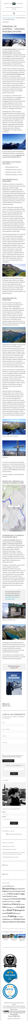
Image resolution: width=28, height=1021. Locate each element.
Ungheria (21, 916)
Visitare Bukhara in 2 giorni (9, 849)
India (8, 901)
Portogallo (21, 907)
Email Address (6, 729)
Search (14, 773)
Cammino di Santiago (14, 891)
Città (9, 893)
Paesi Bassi (14, 907)
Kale (9, 1018)
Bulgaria (5, 891)
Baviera (16, 889)
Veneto (11, 919)
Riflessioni (4, 910)
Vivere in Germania (17, 922)
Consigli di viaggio (18, 894)
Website (4, 736)
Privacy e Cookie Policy (14, 1016)
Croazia (14, 896)
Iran (15, 901)
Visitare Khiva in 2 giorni (8, 846)
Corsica (9, 896)
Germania (22, 899)
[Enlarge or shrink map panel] (24, 487)
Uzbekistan (6, 919)
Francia (14, 899)
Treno (17, 916)
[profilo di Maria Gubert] (10, 975)
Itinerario (16, 904)
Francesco (8, 703)
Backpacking (8, 888)
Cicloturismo (4, 894)
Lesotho (22, 904)
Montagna (9, 907)
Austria (13, 17)
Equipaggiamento (6, 899)
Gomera (4, 901)
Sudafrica (11, 913)
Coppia (4, 896)
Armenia (4, 886)
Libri (4, 907)
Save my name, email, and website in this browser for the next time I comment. (12, 756)
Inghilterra (12, 901)
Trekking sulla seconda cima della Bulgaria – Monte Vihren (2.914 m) (21, 939)
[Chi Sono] (14, 794)
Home (3, 17)
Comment (4, 742)
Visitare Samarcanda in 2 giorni (10, 857)
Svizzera (17, 913)
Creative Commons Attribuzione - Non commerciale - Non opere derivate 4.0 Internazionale (14, 1012)
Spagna (20, 910)
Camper (22, 891)
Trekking (8, 705)
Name (3, 722)
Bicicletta (22, 889)
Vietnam (16, 919)
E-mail (4, 816)
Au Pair (8, 886)
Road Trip (12, 910)
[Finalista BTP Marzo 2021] (10, 991)
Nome (4, 812)
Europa (8, 17)
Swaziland (4, 916)
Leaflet (24, 530)
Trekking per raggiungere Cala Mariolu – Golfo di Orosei (14, 939)
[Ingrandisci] (23, 421)
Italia (10, 904)
